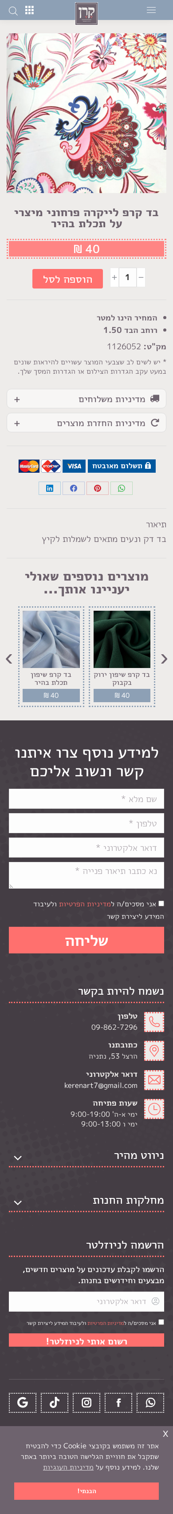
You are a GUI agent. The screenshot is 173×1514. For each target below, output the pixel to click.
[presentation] (164, 656)
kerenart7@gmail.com (101, 1085)
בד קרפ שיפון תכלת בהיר (51, 678)
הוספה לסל (67, 279)
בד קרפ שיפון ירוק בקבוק (122, 678)
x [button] (165, 1432)
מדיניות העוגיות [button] (68, 1467)
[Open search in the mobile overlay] (13, 10)
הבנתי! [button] (86, 1490)
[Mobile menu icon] (151, 10)
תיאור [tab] (156, 524)
